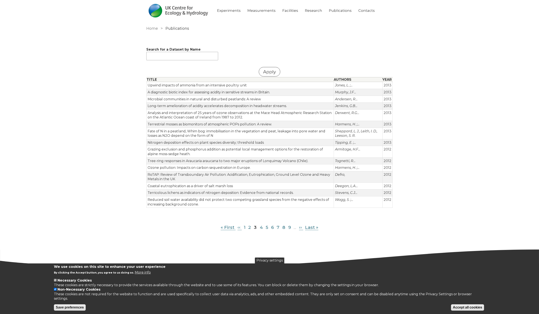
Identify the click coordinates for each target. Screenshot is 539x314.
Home (152, 28)
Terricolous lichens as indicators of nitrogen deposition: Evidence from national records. (221, 193)
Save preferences (70, 307)
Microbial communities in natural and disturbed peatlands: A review (204, 99)
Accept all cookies (467, 307)
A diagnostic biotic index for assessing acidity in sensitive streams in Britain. (209, 92)
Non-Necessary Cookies (78, 289)
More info (143, 272)
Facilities (290, 10)
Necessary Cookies (74, 280)
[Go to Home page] (178, 11)
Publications (340, 10)
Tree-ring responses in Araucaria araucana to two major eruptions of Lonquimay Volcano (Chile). (228, 161)
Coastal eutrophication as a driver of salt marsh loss (190, 186)
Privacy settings (269, 260)
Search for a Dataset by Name (173, 49)
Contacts (366, 10)
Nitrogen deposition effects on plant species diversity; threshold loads (206, 143)
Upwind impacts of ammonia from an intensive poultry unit (197, 85)
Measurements (261, 10)
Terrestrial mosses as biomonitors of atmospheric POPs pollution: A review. (210, 124)
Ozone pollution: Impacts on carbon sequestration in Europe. (199, 168)
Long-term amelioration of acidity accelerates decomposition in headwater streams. (217, 106)
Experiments (229, 10)
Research (313, 10)
